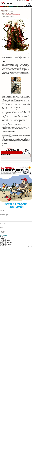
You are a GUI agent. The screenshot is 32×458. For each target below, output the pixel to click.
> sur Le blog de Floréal (5, 241)
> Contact (1, 218)
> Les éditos (1, 224)
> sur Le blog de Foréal (3, 239)
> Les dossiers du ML (3, 223)
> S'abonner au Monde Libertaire (4, 214)
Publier (22, 0)
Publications (20, 0)
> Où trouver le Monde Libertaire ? (4, 215)
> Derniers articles (2, 222)
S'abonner (24, 0)
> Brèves (1, 228)
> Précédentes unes (2, 231)
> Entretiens (1, 227)
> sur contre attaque (3, 237)
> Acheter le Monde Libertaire (4, 213)
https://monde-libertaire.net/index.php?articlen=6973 (13, 14)
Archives (29, 6)
